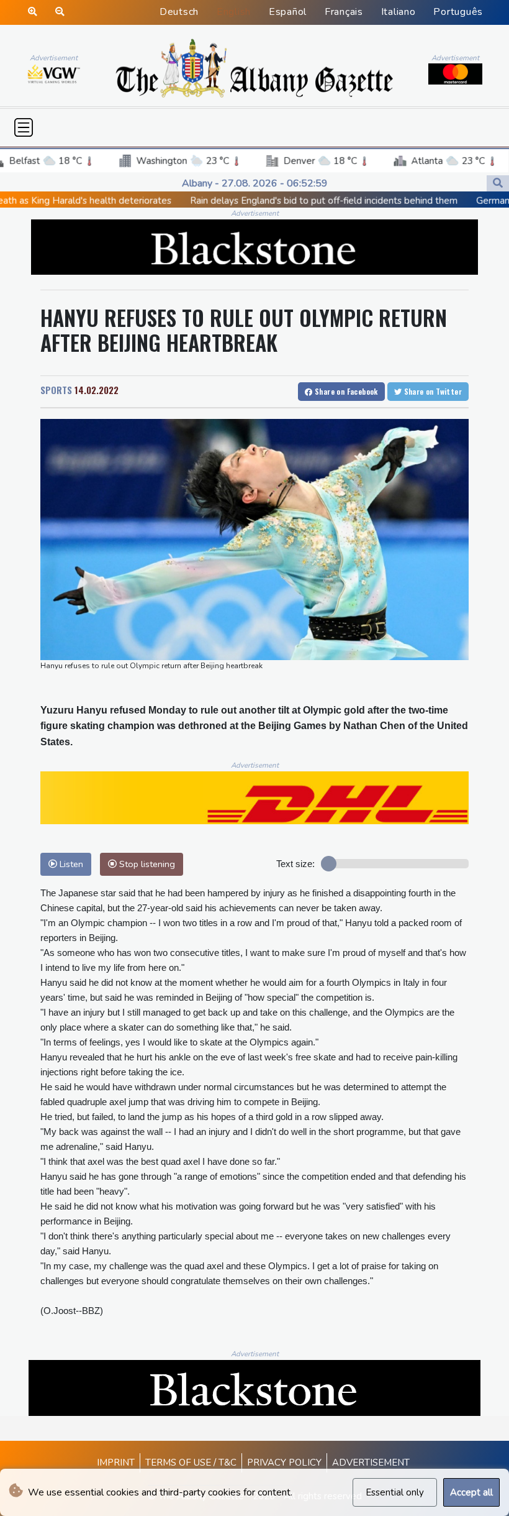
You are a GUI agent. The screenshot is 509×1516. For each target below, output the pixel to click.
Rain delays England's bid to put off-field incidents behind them (261, 201)
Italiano (398, 12)
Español (288, 12)
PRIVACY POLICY (284, 1462)
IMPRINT (116, 1462)
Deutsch (179, 12)
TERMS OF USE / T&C (190, 1462)
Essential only (395, 1492)
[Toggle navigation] (23, 127)
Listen (70, 864)
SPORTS (56, 390)
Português (458, 12)
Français (344, 12)
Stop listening (146, 864)
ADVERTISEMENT (371, 1462)
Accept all (471, 1492)
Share (345, 391)
